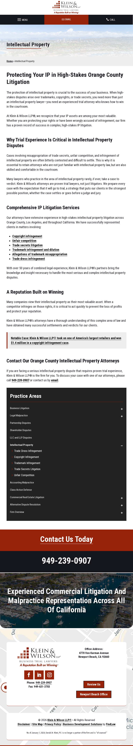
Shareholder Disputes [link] (20, 430)
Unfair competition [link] (24, 240)
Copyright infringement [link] (27, 236)
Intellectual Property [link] (21, 444)
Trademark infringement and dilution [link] (35, 249)
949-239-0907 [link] (20, 380)
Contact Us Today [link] (66, 539)
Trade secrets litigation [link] (27, 245)
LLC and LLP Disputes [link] (21, 437)
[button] (22, 18)
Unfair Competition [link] (24, 475)
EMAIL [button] (68, 19)
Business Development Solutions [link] (82, 724)
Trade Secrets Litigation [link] (27, 469)
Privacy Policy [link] (53, 724)
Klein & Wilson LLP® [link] (59, 720)
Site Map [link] (37, 724)
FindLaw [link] (111, 724)
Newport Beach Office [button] (94, 694)
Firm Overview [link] (17, 512)
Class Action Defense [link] (21, 489)
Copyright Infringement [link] (26, 457)
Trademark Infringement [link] (27, 463)
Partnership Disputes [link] (20, 422)
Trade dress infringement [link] (28, 259)
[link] (66, 7)
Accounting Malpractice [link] (22, 482)
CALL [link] (112, 19)
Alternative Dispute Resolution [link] (25, 504)
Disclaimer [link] (24, 724)
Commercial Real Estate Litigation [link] (27, 497)
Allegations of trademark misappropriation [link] (39, 254)
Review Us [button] (93, 684)
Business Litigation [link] (19, 408)
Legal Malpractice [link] (19, 415)
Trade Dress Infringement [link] (28, 451)
